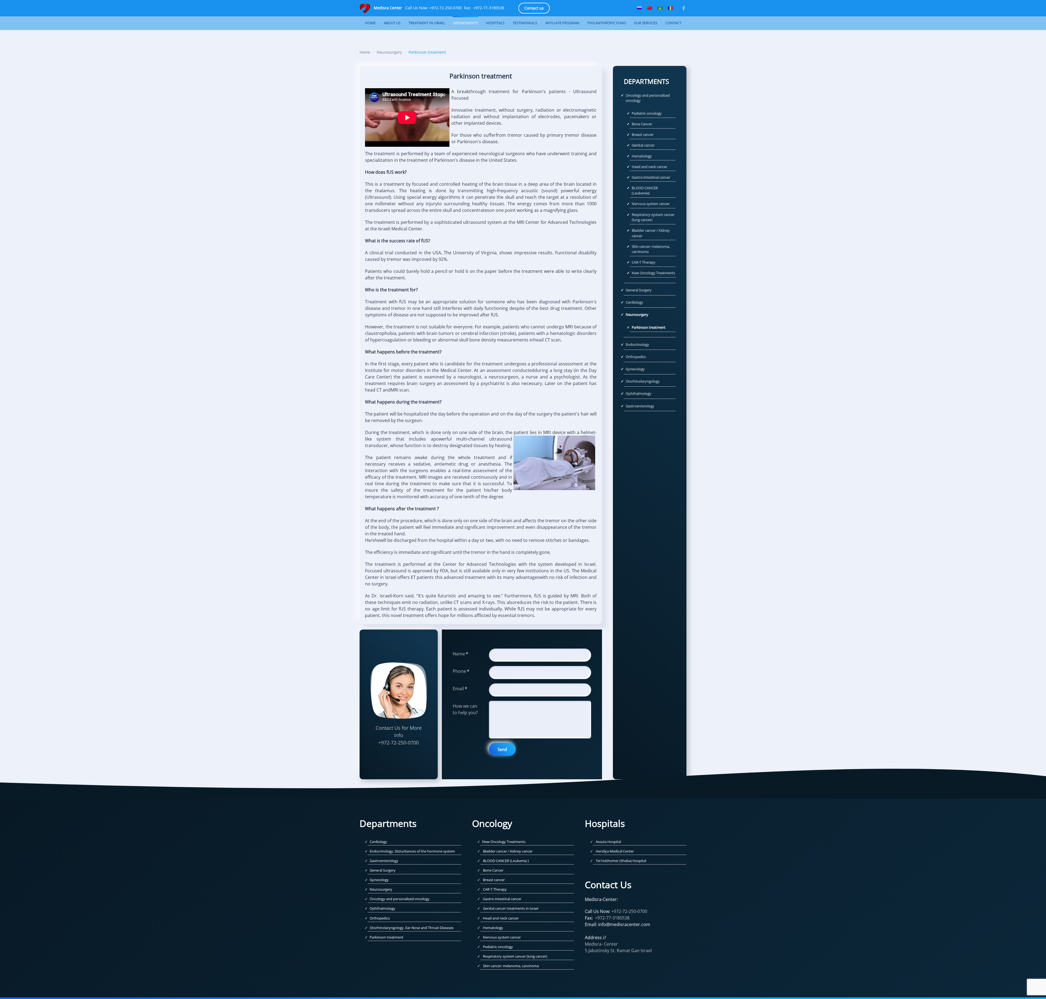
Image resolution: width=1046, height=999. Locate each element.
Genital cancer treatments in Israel (510, 908)
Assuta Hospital (608, 841)
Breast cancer (642, 134)
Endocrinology (637, 344)
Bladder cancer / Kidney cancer (651, 233)
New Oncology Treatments (653, 272)
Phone (461, 671)
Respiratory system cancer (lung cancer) (653, 217)
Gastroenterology (640, 406)
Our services (645, 22)
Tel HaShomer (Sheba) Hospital (621, 860)
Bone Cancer (642, 123)
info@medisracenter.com (624, 924)
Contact (673, 22)
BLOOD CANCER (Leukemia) (645, 190)
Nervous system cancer (651, 203)
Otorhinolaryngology (643, 381)
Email (460, 689)
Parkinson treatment (648, 327)
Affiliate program (562, 22)
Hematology (642, 156)
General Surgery (639, 290)
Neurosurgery (637, 314)
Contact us (534, 8)
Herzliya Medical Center (615, 851)
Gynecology (635, 368)
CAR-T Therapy (643, 262)
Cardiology (634, 302)
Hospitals (495, 22)
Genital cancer (643, 145)
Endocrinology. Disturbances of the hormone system (412, 851)
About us (392, 22)
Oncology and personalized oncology (648, 98)
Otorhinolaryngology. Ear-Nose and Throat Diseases (412, 927)
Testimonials (525, 22)
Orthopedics (636, 356)
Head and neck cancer (649, 166)
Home (370, 22)
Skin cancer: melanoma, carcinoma (651, 249)
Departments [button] (465, 22)
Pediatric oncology (647, 113)
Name (460, 654)
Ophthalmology (638, 393)
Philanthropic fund (607, 22)
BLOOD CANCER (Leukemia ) (506, 860)
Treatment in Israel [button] (427, 22)
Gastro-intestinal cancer (651, 177)
